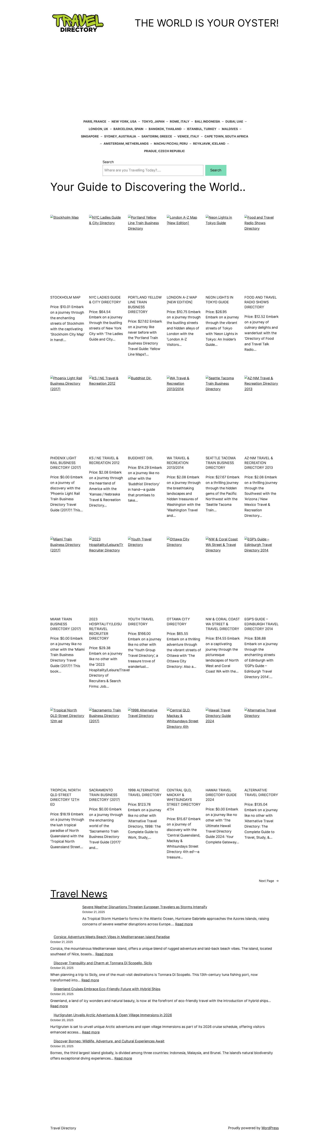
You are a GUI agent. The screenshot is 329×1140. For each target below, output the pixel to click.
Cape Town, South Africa (226, 136)
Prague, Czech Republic (164, 151)
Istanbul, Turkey (201, 129)
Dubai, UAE (234, 121)
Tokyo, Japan (153, 121)
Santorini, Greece (156, 136)
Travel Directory (63, 1128)
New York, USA (124, 121)
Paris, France (94, 121)
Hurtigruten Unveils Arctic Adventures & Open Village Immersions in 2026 (113, 1015)
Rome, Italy (179, 121)
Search (108, 162)
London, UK (98, 129)
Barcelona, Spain (128, 129)
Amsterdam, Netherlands (126, 143)
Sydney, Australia (120, 136)
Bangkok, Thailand (165, 129)
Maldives (230, 129)
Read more (59, 1006)
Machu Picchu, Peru (171, 143)
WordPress (270, 1128)
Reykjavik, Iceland (209, 143)
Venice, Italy (188, 136)
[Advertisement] (164, 77)
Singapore (90, 136)
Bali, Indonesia (207, 121)
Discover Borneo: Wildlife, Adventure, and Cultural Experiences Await (109, 1041)
